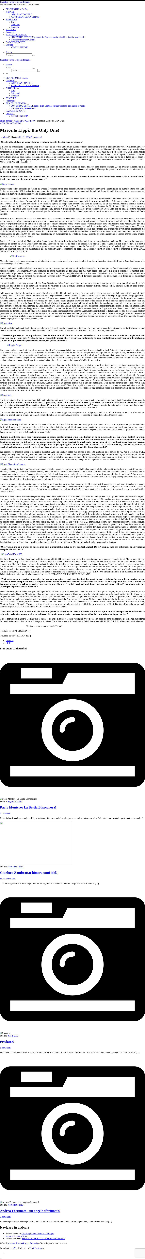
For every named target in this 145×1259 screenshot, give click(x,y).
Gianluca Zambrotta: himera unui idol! (28, 872)
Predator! (7, 1042)
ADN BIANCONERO (24, 121)
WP (14, 1248)
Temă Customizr (36, 1248)
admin (5, 137)
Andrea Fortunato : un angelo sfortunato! (30, 1211)
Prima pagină (6, 121)
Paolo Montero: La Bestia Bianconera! (28, 807)
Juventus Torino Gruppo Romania (22, 1243)
